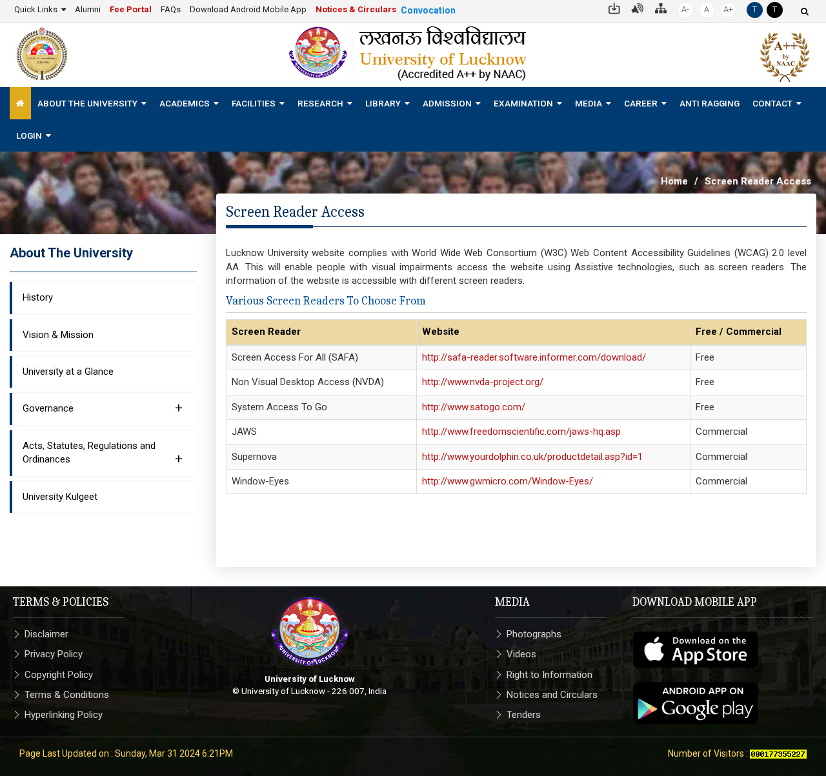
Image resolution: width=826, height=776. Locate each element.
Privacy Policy (54, 654)
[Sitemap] (660, 7)
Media (588, 103)
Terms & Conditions (67, 695)
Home (674, 181)
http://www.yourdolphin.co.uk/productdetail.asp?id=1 (532, 457)
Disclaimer (46, 634)
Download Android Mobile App (248, 9)
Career (641, 103)
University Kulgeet (60, 496)
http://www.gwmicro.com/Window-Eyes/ (507, 481)
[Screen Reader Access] (637, 7)
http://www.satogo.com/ (473, 407)
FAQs (171, 9)
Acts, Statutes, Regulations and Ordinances (103, 453)
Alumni (88, 9)
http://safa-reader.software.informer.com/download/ (534, 357)
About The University (87, 103)
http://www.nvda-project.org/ (482, 382)
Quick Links (35, 9)
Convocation (428, 10)
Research (320, 103)
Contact (772, 103)
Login (29, 135)
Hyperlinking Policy (64, 715)
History (38, 297)
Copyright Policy (59, 675)
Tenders (524, 715)
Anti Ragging (710, 103)
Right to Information (549, 675)
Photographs (534, 634)
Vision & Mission (58, 335)
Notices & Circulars (356, 9)
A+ (728, 9)
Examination (523, 103)
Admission (447, 103)
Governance (103, 407)
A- (685, 9)
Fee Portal (131, 9)
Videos (521, 654)
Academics (184, 103)
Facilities (254, 103)
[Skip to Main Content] (614, 7)
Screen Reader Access (758, 181)
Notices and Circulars (552, 695)
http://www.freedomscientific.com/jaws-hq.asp (521, 431)
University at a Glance (68, 371)
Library (383, 103)
